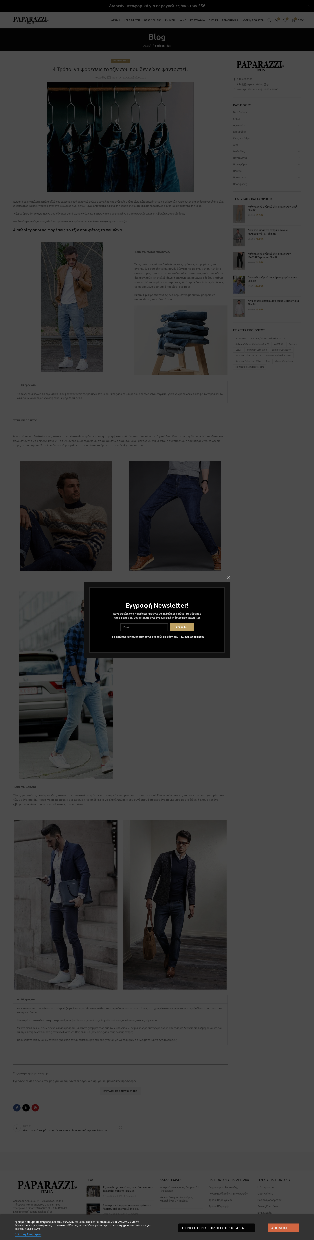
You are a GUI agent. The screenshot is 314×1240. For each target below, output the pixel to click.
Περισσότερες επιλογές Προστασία (213, 1228)
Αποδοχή (279, 1228)
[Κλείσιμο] (228, 577)
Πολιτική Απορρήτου (191, 636)
